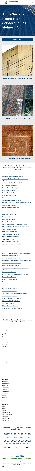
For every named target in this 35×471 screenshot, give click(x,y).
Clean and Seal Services (8, 197)
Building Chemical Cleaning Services (12, 187)
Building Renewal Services (9, 190)
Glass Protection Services (9, 229)
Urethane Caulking (7, 296)
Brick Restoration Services (9, 185)
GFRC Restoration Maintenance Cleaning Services (15, 226)
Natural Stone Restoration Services (17, 118)
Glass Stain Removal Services (10, 241)
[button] (2, 2)
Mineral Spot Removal (8, 265)
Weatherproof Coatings (8, 301)
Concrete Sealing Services (9, 205)
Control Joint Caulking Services (10, 207)
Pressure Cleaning (7, 279)
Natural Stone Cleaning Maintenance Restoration (15, 268)
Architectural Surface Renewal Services (13, 183)
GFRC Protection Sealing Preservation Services (15, 224)
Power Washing (6, 272)
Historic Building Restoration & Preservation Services (16, 253)
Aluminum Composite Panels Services (12, 176)
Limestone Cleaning (7, 255)
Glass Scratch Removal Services (11, 234)
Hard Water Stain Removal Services (12, 244)
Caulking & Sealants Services (10, 195)
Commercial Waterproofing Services (12, 200)
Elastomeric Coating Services (10, 214)
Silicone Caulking (7, 291)
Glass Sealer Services (8, 239)
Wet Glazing (5, 303)
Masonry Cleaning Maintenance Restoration (14, 260)
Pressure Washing (7, 288)
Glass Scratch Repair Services (10, 236)
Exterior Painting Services (9, 221)
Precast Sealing (6, 277)
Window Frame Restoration (9, 308)
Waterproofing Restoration (9, 298)
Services (15, 255)
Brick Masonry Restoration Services (17, 158)
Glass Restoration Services (9, 231)
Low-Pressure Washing (8, 258)
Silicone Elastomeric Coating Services (12, 293)
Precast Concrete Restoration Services (17, 79)
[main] (17, 20)
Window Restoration (7, 306)
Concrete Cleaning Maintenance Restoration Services (16, 202)
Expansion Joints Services (9, 219)
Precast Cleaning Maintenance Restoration (13, 274)
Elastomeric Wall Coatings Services (11, 216)
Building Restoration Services (10, 192)
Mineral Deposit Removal (9, 263)
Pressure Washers (7, 282)
